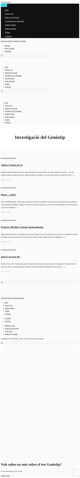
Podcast (7, 46)
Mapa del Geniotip (12, 17)
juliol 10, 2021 (5, 212)
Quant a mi (9, 14)
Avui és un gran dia (10, 256)
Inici (6, 10)
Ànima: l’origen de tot (11, 165)
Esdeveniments (10, 29)
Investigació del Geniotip (8, 158)
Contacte (8, 36)
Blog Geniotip (9, 48)
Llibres (7, 32)
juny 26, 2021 (5, 241)
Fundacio (8, 51)
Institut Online (10, 25)
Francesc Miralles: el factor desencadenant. (22, 227)
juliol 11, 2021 (5, 179)
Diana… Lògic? (8, 194)
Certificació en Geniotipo (14, 21)
